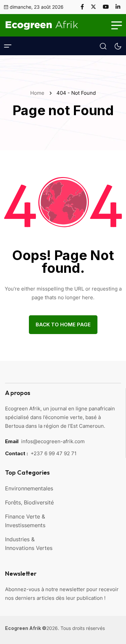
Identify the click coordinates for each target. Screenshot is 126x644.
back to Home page (63, 324)
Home (38, 93)
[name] (85, 6)
